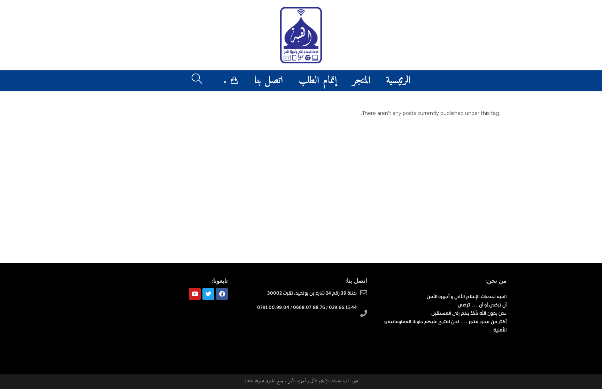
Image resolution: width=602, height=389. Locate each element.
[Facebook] (222, 294)
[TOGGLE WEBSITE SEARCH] (197, 80)
